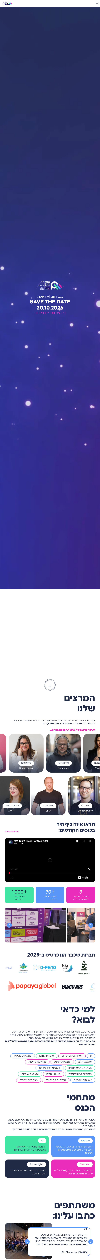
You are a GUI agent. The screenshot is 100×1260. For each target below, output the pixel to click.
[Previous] (9, 925)
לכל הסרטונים (12, 832)
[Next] (90, 925)
